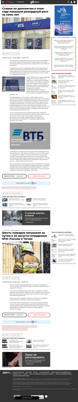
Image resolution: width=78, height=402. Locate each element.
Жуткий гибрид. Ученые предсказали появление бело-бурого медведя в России (67, 255)
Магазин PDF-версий (44, 372)
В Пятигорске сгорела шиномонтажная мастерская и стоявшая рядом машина (16, 346)
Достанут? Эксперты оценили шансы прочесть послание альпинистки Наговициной (67, 86)
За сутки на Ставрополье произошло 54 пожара (39, 341)
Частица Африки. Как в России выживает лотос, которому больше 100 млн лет (66, 76)
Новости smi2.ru (7, 226)
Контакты (25, 374)
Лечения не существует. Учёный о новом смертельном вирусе (66, 245)
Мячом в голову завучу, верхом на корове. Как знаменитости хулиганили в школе (63, 42)
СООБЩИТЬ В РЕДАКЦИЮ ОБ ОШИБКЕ (21, 375)
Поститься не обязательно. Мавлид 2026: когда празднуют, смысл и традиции (64, 48)
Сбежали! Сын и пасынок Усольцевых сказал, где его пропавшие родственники (67, 240)
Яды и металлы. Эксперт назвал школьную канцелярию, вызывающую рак (65, 81)
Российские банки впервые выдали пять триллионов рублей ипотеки (16, 204)
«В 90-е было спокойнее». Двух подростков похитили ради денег (66, 235)
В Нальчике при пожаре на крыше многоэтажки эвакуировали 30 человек (41, 346)
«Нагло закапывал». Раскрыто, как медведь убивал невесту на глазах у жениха (66, 101)
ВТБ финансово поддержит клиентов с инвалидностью (39, 199)
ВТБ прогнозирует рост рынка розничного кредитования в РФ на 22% (40, 204)
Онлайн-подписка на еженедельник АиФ (61, 372)
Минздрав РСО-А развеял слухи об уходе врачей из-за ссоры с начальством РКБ (64, 54)
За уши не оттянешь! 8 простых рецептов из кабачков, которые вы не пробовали (67, 96)
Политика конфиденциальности (64, 374)
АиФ (3, 50)
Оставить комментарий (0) (39, 176)
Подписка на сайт (17, 374)
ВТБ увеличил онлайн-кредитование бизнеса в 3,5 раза (16, 199)
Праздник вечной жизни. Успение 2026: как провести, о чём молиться (64, 66)
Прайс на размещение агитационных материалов (41, 374)
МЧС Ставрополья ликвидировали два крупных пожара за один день (15, 341)
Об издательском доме (18, 372)
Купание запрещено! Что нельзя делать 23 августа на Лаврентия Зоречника (64, 60)
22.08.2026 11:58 (5, 230)
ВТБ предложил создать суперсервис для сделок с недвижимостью (28, 140)
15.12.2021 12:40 (5, 6)
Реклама (35, 372)
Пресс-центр (29, 372)
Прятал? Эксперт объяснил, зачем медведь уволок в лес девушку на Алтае (66, 91)
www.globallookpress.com (20, 274)
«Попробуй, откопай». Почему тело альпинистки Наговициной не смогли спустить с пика (66, 260)
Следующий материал (27, 397)
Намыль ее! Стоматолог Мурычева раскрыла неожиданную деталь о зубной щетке (66, 250)
